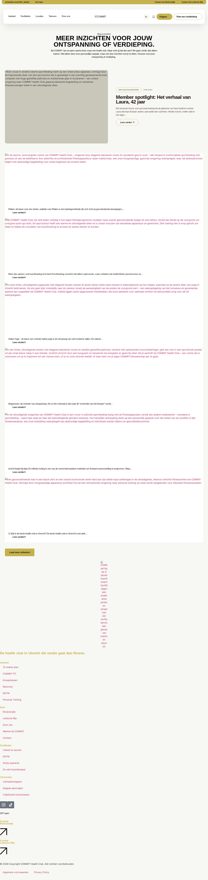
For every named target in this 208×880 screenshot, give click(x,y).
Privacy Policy (41, 872)
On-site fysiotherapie (14, 769)
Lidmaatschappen (12, 781)
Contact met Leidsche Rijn (192, 2)
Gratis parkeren (11, 763)
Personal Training (12, 699)
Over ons (7, 724)
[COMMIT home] (105, 16)
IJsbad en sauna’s (12, 750)
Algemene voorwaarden (15, 872)
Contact (7, 737)
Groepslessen (10, 680)
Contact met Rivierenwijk (165, 2)
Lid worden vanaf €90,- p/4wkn (17, 2)
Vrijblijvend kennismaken (16, 794)
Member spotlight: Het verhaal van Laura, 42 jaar (153, 99)
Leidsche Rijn (10, 718)
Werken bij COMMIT (13, 731)
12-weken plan (10, 667)
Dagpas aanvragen (13, 788)
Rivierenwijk (9, 711)
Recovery (8, 686)
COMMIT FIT (9, 673)
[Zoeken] (153, 17)
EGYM (6, 693)
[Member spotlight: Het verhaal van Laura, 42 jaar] (56, 106)
